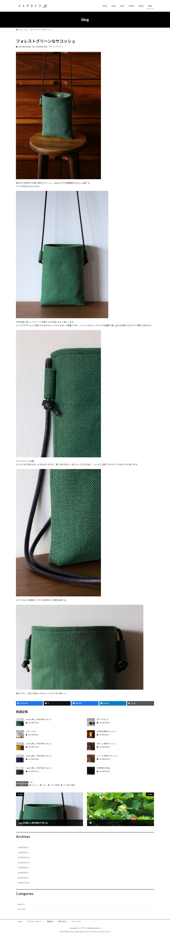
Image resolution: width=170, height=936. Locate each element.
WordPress (71, 932)
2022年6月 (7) (23, 852)
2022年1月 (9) (23, 878)
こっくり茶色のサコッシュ (107, 756)
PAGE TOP (164, 905)
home (20, 921)
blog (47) (21, 904)
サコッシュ (35, 785)
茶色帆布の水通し (104, 768)
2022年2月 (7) (23, 873)
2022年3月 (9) (23, 867)
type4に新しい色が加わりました (38, 719)
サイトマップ (76, 921)
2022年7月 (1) (23, 847)
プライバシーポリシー (34, 921)
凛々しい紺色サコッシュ (106, 744)
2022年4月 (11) (23, 863)
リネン (44, 785)
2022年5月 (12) (23, 857)
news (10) (21, 909)
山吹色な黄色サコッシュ (106, 731)
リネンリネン (31, 731)
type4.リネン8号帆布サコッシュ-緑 (69, 183)
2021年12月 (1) (23, 883)
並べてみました (103, 719)
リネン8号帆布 (55, 785)
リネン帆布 (66, 785)
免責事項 (50, 921)
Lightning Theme (84, 932)
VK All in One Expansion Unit (101, 932)
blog (31, 782)
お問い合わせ (62, 921)
